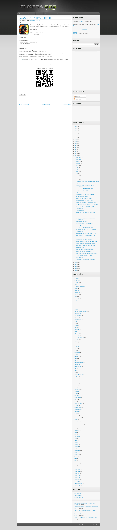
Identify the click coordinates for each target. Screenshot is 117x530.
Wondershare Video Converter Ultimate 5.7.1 (86, 253)
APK (76, 296)
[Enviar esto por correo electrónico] (19, 95)
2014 (76, 151)
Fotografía (77, 329)
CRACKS (77, 317)
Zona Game (77, 485)
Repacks (77, 415)
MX (75, 372)
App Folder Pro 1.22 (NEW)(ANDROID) (85, 194)
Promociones (78, 409)
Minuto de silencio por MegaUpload (84, 216)
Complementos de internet (81, 311)
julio (77, 167)
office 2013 (77, 389)
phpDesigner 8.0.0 (80, 247)
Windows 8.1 (78, 477)
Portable (76, 405)
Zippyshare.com (78, 483)
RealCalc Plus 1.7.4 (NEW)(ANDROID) (85, 239)
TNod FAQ (84, 29)
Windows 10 (60, 14)
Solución (75, 32)
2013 (76, 153)
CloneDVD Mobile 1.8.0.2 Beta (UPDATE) (85, 243)
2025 (76, 128)
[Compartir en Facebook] (25, 95)
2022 (76, 135)
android (26, 22)
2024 (76, 131)
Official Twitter (78, 493)
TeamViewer (77, 436)
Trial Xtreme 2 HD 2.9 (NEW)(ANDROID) (85, 245)
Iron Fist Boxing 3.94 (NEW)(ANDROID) (85, 251)
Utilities (76, 454)
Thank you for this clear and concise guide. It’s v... (86, 517)
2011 (76, 262)
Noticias (76, 383)
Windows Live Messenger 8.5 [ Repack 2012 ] (86, 259)
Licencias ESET (78, 495)
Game (76, 331)
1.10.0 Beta (81, 21)
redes (76, 413)
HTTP (76, 342)
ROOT (76, 420)
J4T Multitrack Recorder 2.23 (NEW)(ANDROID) (87, 204)
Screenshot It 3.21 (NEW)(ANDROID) (84, 249)
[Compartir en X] (23, 95)
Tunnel (76, 442)
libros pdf (77, 356)
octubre (77, 161)
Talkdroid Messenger (81, 225)
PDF (76, 401)
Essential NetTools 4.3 (81, 210)
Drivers (76, 325)
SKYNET (77, 426)
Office (76, 387)
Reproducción (78, 417)
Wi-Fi (76, 465)
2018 (76, 143)
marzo (77, 175)
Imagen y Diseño (78, 346)
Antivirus (77, 294)
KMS (76, 354)
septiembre (78, 163)
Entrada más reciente (24, 104)
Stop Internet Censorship (81, 221)
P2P (75, 399)
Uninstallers (77, 450)
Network (76, 378)
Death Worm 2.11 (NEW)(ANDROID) (35, 17)
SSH (76, 432)
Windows (77, 467)
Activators (77, 282)
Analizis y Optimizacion (80, 286)
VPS (76, 461)
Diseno (76, 321)
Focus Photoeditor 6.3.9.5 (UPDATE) (84, 200)
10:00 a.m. (37, 20)
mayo (77, 171)
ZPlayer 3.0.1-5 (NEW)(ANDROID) (84, 198)
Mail (75, 360)
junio (77, 169)
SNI (75, 428)
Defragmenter (78, 319)
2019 (76, 141)
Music (76, 370)
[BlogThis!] (21, 95)
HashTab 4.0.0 (79, 257)
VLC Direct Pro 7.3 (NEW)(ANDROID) (84, 223)
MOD (76, 368)
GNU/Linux (77, 333)
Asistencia (77, 298)
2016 (76, 147)
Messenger (77, 364)
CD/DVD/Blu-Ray (79, 307)
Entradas (77, 96)
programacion (78, 407)
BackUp (76, 303)
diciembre (78, 157)
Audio (76, 301)
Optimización (78, 397)
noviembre (78, 159)
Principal (21, 14)
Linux (76, 358)
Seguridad (77, 422)
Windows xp (77, 479)
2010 (76, 264)
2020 (76, 139)
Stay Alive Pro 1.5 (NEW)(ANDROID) (84, 188)
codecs (76, 309)
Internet (76, 348)
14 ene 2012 (32, 20)
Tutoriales (77, 446)
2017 (76, 145)
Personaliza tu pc (79, 403)
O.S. (75, 385)
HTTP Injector (78, 344)
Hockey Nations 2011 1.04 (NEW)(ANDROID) (86, 202)
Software (77, 430)
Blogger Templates (95, 524)
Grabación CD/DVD (79, 337)
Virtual (76, 456)
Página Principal (46, 104)
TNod (76, 438)
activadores (77, 280)
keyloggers (77, 352)
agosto (77, 165)
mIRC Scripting (78, 366)
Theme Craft (88, 524)
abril (77, 173)
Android (39, 14)
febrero (77, 177)
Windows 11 (77, 471)
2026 (76, 126)
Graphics (77, 340)
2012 (76, 155)
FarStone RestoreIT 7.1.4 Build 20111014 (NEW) (87, 241)
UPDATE (77, 452)
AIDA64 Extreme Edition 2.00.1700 (84, 255)
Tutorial (76, 444)
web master (77, 463)
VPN (76, 458)
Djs (75, 323)
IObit (76, 350)
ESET (76, 327)
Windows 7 (30, 14)
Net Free (77, 376)
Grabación (77, 335)
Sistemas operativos (79, 424)
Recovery (77, 411)
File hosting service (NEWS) (82, 196)
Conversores (78, 315)
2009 (76, 266)
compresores (78, 313)
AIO (75, 284)
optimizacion (77, 395)
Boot (76, 305)
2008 (76, 268)
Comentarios (78, 99)
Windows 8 (77, 475)
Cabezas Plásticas (79, 497)
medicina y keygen (79, 362)
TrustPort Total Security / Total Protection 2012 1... (87, 233)
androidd (77, 290)
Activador (77, 278)
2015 (76, 149)
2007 (76, 270)
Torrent (76, 440)
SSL (75, 434)
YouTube (77, 481)
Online (76, 393)
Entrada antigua (67, 104)
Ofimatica (77, 391)
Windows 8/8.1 (49, 14)
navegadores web (79, 374)
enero (77, 180)
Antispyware (77, 292)
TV (75, 448)
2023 (76, 133)
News (76, 381)
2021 (76, 137)
